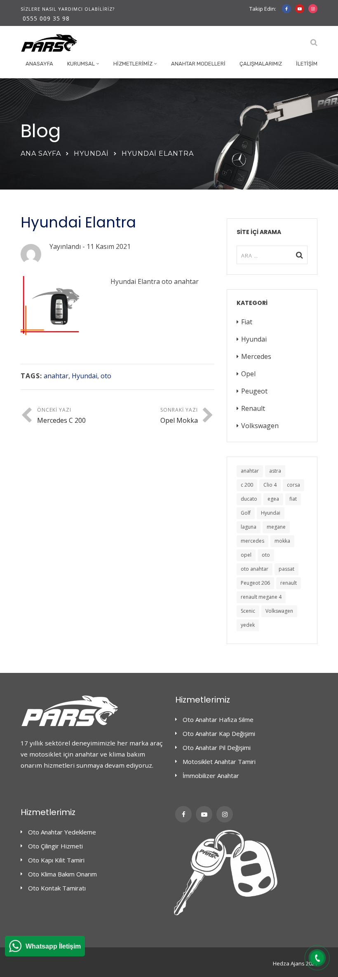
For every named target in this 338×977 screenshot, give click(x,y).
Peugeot (254, 391)
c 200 (247, 484)
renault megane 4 (261, 596)
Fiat (246, 321)
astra (275, 470)
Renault (253, 408)
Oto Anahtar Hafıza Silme (218, 719)
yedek (248, 624)
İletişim (306, 64)
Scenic (248, 610)
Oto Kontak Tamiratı (57, 888)
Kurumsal (81, 64)
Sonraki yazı (179, 415)
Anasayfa (39, 64)
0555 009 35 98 (46, 18)
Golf (246, 512)
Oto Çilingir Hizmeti (55, 846)
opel (246, 554)
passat (286, 568)
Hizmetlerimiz (133, 64)
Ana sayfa (41, 153)
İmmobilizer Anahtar (211, 775)
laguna (248, 526)
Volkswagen (260, 425)
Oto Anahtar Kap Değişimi (219, 733)
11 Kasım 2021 (109, 246)
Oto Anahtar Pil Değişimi (217, 747)
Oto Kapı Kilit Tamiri (56, 860)
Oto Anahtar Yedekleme (62, 832)
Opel (248, 373)
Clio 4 (270, 484)
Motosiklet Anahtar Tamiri (219, 761)
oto (106, 375)
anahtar (56, 375)
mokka (282, 540)
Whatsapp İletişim (53, 946)
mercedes (252, 540)
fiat (293, 498)
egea (273, 498)
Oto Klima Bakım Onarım (62, 874)
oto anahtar (254, 568)
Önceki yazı (61, 415)
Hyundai (91, 153)
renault (288, 582)
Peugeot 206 (255, 582)
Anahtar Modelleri (198, 64)
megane (276, 526)
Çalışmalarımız (260, 64)
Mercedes (256, 356)
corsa (293, 484)
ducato (249, 498)
